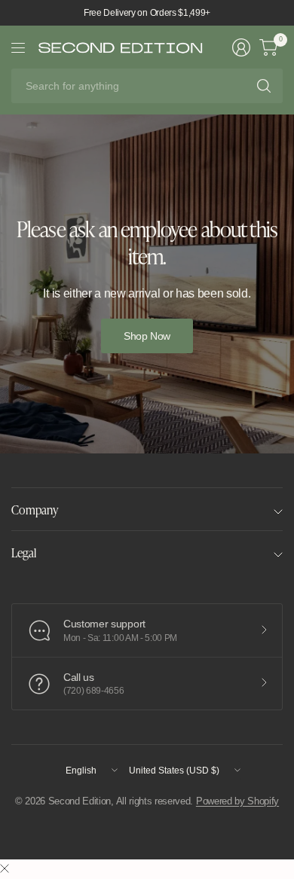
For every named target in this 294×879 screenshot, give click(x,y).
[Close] (4, 869)
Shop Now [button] (147, 336)
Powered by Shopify (237, 801)
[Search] (264, 86)
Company (34, 509)
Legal (23, 552)
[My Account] (241, 47)
